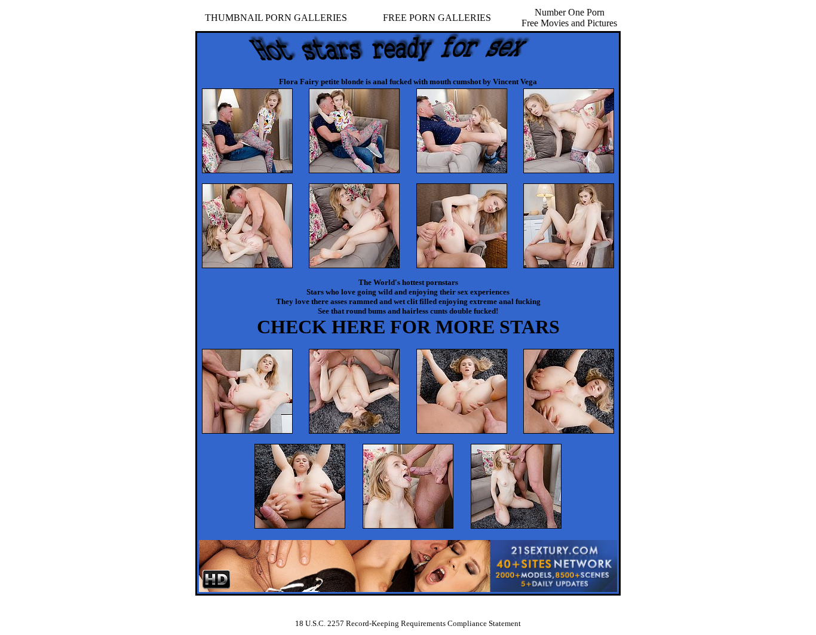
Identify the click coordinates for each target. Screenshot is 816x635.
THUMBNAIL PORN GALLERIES (276, 18)
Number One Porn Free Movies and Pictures (569, 17)
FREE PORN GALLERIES (437, 18)
